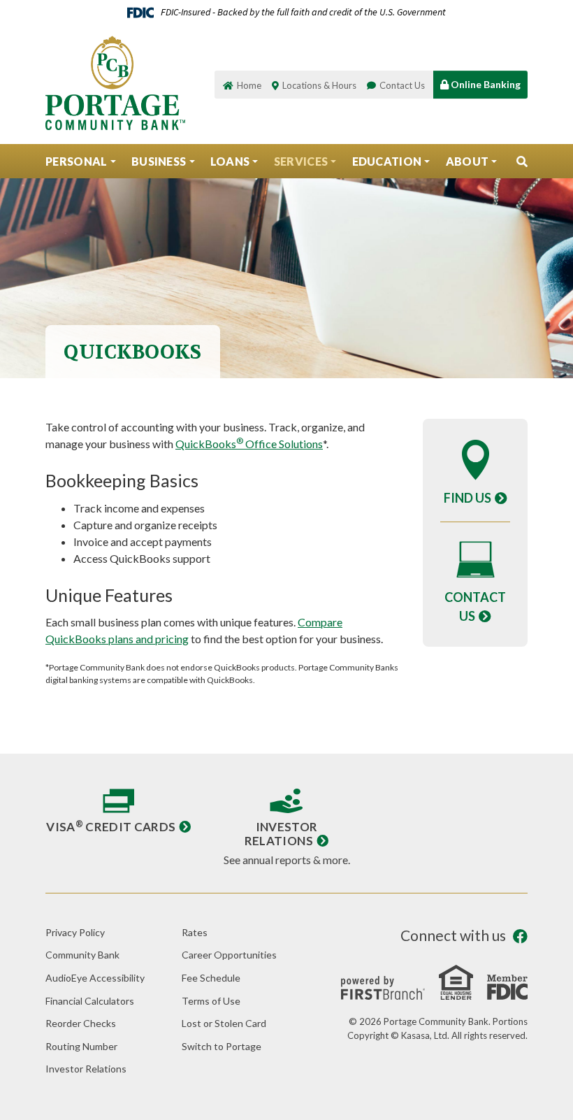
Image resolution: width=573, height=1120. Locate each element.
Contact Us (402, 85)
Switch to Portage (221, 1046)
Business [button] (159, 161)
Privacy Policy (75, 932)
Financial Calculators (89, 1001)
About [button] (467, 161)
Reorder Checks (80, 1023)
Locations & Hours (319, 85)
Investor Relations (281, 833)
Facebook (520, 936)
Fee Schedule (211, 978)
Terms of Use (211, 1001)
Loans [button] (230, 161)
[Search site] (522, 161)
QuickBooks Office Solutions (249, 443)
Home (249, 85)
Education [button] (387, 161)
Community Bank (82, 955)
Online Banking (485, 84)
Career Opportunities (229, 955)
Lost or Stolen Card (224, 1023)
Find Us (467, 497)
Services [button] (301, 161)
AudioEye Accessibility (95, 978)
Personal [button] (76, 161)
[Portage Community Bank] (115, 81)
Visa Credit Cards (110, 826)
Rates (195, 932)
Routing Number (81, 1046)
